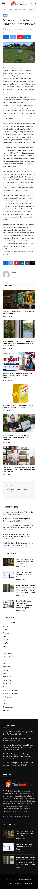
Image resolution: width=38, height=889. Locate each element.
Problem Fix (7, 677)
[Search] (35, 3)
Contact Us (28, 883)
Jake (10, 29)
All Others (6, 626)
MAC (4, 663)
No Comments (29, 29)
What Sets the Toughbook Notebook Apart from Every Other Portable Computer (17, 437)
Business (6, 633)
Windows (6, 710)
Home (10, 883)
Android (5, 629)
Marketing (6, 667)
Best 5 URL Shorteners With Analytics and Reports (25, 574)
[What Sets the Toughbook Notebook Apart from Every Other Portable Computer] (19, 423)
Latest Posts (7, 656)
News (5, 15)
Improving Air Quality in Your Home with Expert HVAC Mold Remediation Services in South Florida (18, 343)
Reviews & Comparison (10, 690)
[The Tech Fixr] (19, 3)
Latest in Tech (7, 653)
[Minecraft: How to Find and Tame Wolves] (19, 52)
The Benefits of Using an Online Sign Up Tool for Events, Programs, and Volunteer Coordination (19, 469)
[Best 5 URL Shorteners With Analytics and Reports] (8, 575)
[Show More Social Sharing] (33, 37)
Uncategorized (8, 707)
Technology (7, 697)
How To (5, 636)
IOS (4, 650)
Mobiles (5, 670)
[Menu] (3, 3)
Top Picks (6, 700)
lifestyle (5, 660)
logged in (17, 490)
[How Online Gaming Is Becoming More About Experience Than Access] (19, 393)
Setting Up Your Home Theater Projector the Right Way (25, 561)
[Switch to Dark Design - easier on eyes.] (31, 3)
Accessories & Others (10, 623)
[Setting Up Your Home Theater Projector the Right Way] (19, 299)
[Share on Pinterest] (20, 37)
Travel (5, 704)
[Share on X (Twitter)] (13, 37)
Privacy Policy (18, 883)
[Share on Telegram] (27, 37)
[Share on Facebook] (6, 37)
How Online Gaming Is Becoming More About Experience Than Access (18, 406)
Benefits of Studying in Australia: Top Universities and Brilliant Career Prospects (17, 375)
